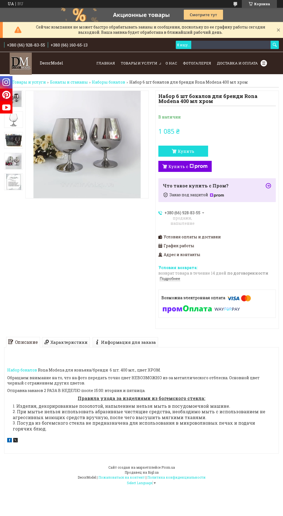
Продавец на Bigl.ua (142, 472)
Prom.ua (168, 467)
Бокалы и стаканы (69, 82)
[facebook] (9, 440)
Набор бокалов (22, 370)
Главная (105, 63)
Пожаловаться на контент (121, 477)
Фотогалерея (197, 63)
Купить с (178, 166)
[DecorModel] (21, 63)
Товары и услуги (139, 63)
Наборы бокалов (108, 82)
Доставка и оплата (237, 63)
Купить (186, 151)
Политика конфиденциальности (176, 477)
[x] (15, 440)
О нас (171, 63)
